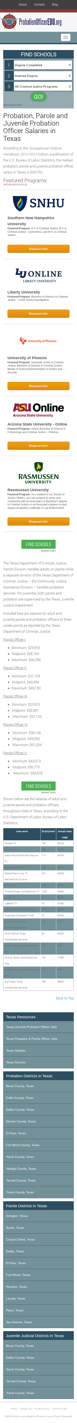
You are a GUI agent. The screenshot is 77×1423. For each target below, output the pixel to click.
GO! (38, 96)
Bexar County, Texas (20, 1086)
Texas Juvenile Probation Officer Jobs (31, 1027)
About (23, 4)
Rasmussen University (28, 490)
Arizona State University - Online (37, 424)
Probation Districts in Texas (29, 1076)
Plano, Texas (14, 1310)
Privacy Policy (42, 1408)
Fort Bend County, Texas (22, 1145)
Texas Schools (15, 1062)
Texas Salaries (16, 1050)
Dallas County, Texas (20, 1109)
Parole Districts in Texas (26, 1206)
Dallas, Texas (15, 1251)
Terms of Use (59, 1408)
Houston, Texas (16, 1286)
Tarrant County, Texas (21, 1180)
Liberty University (23, 292)
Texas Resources (21, 1017)
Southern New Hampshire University (30, 221)
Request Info (38, 249)
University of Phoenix (27, 358)
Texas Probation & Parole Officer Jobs (31, 1038)
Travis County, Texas (20, 1192)
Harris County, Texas (20, 1156)
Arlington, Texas (17, 1216)
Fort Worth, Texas (18, 1275)
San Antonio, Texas (19, 1322)
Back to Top (65, 998)
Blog (55, 4)
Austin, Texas (15, 1227)
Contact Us (26, 1408)
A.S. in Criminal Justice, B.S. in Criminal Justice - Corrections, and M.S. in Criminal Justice (37, 232)
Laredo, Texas (15, 1298)
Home (13, 1408)
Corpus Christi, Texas (20, 1239)
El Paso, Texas (16, 1133)
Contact (39, 4)
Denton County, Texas (21, 1121)
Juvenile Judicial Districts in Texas (35, 1336)
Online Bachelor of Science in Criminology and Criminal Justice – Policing (36, 430)
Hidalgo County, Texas (21, 1168)
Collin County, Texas (19, 1097)
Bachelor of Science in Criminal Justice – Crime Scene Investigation (37, 298)
